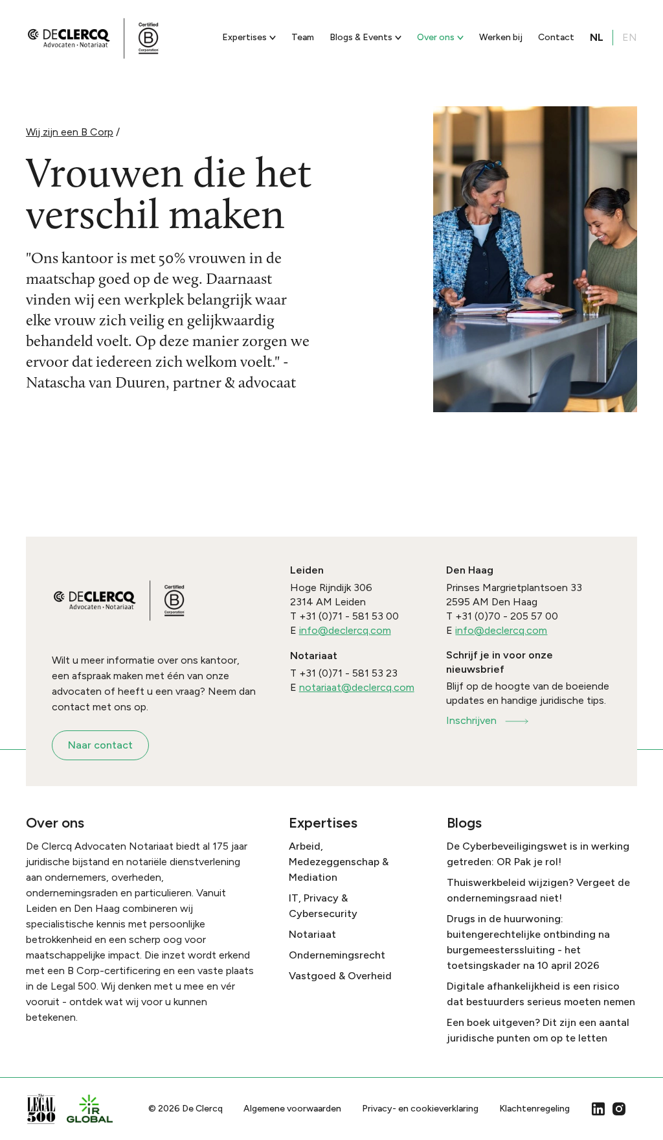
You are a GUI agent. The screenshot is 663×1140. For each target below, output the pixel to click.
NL (596, 37)
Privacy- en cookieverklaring (420, 1108)
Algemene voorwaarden (292, 1108)
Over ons (436, 37)
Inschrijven (471, 720)
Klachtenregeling (534, 1108)
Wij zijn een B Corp (69, 132)
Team (302, 37)
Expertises (244, 37)
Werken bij (501, 37)
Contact (556, 37)
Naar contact (100, 745)
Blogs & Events (361, 37)
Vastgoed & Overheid (340, 976)
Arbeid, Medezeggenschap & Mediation (338, 861)
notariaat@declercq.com (356, 687)
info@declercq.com (345, 630)
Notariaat (312, 934)
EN (629, 37)
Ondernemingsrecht (337, 955)
